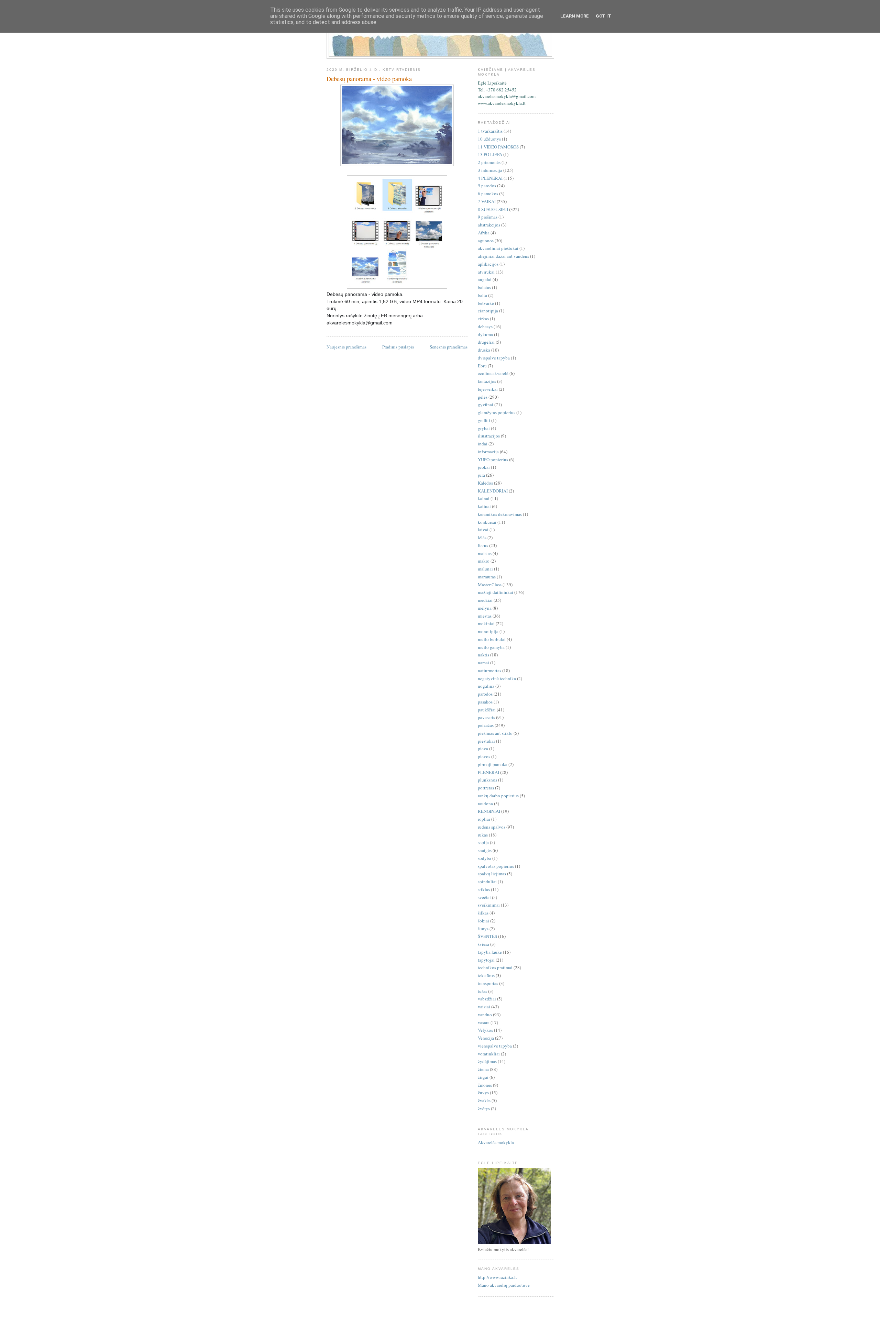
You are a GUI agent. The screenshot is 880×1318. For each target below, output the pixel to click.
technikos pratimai (495, 967)
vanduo (485, 1014)
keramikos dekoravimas (500, 514)
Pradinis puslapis (398, 347)
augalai (485, 279)
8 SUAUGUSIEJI (493, 209)
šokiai (483, 921)
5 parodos (487, 185)
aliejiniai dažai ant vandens (503, 256)
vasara (484, 1022)
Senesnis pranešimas (449, 347)
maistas (485, 553)
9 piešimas (487, 217)
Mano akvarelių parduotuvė (504, 1285)
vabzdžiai (487, 999)
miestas (485, 616)
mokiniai (486, 623)
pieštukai (486, 741)
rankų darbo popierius (498, 796)
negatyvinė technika (497, 678)
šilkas (483, 913)
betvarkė (486, 303)
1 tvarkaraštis (490, 131)
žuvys (483, 1092)
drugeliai (486, 342)
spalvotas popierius (496, 866)
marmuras (487, 577)
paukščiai (487, 710)
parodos (485, 694)
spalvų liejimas (492, 874)
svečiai (484, 897)
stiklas (484, 889)
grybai (484, 428)
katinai (484, 506)
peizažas (486, 725)
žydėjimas (487, 1061)
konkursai (487, 522)
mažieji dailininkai (495, 592)
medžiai (485, 600)
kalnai (484, 498)
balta (482, 295)
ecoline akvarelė (493, 373)
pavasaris (486, 717)
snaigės (485, 850)
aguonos (486, 240)
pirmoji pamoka (492, 764)
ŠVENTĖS (487, 936)
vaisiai (484, 1007)
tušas (482, 991)
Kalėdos (485, 483)
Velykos (485, 1030)
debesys (485, 326)
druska (484, 350)
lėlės (482, 537)
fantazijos (487, 381)
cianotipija (488, 311)
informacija (488, 451)
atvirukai (486, 272)
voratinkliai (489, 1054)
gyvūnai (485, 404)
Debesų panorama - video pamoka (369, 79)
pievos (484, 756)
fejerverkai (488, 389)
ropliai (484, 819)
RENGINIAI (489, 811)
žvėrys (484, 1108)
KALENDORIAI (493, 491)
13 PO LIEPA (490, 154)
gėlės (482, 397)
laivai (483, 530)
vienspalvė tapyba (495, 1046)
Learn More (574, 16)
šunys (483, 929)
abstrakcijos (489, 225)
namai (483, 663)
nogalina (486, 686)
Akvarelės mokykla (496, 1142)
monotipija (488, 631)
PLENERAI (488, 772)
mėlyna (485, 608)
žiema (483, 1069)
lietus (483, 545)
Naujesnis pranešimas (346, 347)
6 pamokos (488, 193)
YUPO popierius (493, 459)
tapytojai (486, 960)
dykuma (485, 334)
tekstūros (486, 975)
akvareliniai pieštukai (498, 248)
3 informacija (490, 170)
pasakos (485, 702)
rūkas (483, 835)
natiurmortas (489, 670)
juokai (484, 467)
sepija (483, 842)
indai (482, 444)
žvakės (484, 1100)
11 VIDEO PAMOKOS (498, 147)
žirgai (483, 1077)
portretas (486, 788)
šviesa (483, 944)
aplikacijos (488, 264)
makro (484, 561)
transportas (488, 983)
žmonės (485, 1085)
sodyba (484, 858)
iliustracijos (489, 436)
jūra (481, 475)
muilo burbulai (492, 639)
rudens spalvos (491, 827)
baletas (484, 287)
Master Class (490, 585)
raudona (485, 803)
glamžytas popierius (496, 412)
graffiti (484, 420)
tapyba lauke (490, 952)
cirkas (483, 318)
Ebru (482, 366)
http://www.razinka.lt (497, 1277)
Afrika (484, 233)
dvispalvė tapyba (494, 358)
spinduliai (487, 881)
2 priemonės (489, 162)
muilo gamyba (491, 647)
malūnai (485, 569)
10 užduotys (489, 139)
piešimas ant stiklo (495, 733)
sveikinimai (489, 905)
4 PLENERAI (490, 178)
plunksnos (487, 780)
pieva (483, 748)
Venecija (486, 1038)
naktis (483, 655)
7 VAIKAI (487, 201)
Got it (603, 16)
